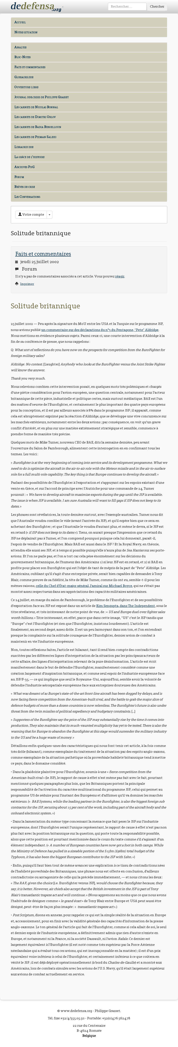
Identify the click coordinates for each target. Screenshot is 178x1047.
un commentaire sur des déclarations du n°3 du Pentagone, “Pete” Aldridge (99, 330)
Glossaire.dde (23, 77)
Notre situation (26, 32)
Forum (19, 177)
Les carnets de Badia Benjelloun (37, 127)
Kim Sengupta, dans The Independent (125, 606)
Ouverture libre (26, 87)
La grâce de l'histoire (29, 157)
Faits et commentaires (29, 67)
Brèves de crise (24, 186)
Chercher (157, 6)
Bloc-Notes (22, 57)
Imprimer (27, 284)
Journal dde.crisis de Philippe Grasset (41, 97)
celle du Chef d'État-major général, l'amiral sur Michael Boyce (84, 586)
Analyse (20, 47)
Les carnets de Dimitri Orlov (35, 117)
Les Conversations (27, 196)
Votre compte (33, 214)
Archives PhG (24, 167)
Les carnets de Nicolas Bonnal (36, 107)
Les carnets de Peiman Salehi (35, 137)
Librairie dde (23, 147)
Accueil (20, 22)
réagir (119, 276)
